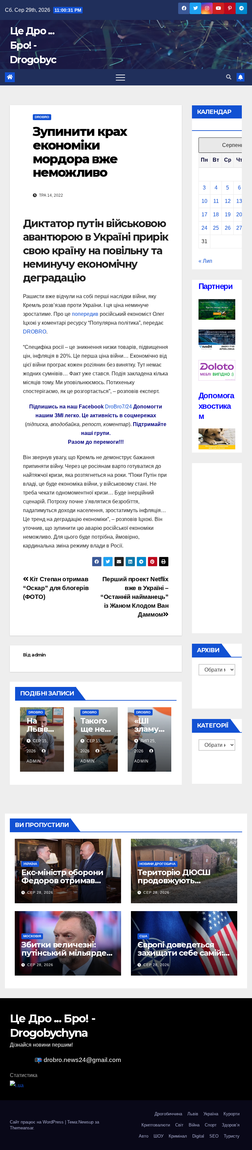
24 (204, 228)
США (143, 936)
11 (216, 201)
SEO (214, 1136)
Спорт (211, 1125)
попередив (85, 314)
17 (204, 214)
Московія (32, 936)
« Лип (205, 261)
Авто (143, 1136)
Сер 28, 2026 (40, 892)
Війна (194, 1125)
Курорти (231, 1113)
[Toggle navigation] (120, 77)
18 (216, 214)
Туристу (232, 1136)
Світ (179, 1125)
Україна (30, 864)
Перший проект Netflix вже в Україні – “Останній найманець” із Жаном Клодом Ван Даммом (134, 597)
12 (228, 201)
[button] (228, 77)
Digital (198, 1136)
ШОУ (158, 1136)
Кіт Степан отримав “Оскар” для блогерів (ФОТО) (56, 588)
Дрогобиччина (168, 1113)
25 (216, 228)
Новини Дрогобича (157, 864)
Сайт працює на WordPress (37, 1122)
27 (239, 228)
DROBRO (34, 331)
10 (204, 201)
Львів (192, 1113)
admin (39, 655)
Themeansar (21, 1127)
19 (228, 214)
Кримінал (178, 1136)
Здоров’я (231, 1125)
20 (239, 214)
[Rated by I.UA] (17, 1085)
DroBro (42, 117)
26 (228, 228)
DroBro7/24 (118, 406)
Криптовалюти (155, 1125)
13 (239, 201)
